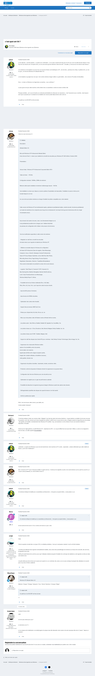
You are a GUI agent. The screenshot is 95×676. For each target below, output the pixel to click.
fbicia (11, 512)
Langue (44, 670)
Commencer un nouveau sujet (65, 52)
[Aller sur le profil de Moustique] (11, 578)
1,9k (12, 72)
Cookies (50, 670)
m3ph (11, 536)
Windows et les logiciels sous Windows (29, 47)
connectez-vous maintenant (53, 644)
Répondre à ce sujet (83, 52)
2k (11, 428)
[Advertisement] (30, 28)
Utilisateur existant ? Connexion (74, 3)
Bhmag (6, 7)
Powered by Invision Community (47, 673)
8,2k (12, 144)
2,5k (12, 548)
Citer (23, 104)
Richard (11, 415)
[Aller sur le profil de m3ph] (11, 541)
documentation (38, 430)
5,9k (12, 524)
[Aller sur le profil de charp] (11, 136)
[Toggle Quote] (20, 140)
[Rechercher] (90, 8)
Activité (12, 7)
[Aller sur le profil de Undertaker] (11, 616)
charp (11, 131)
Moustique (10, 573)
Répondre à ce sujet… (18, 650)
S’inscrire (88, 3)
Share (76, 46)
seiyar (12, 45)
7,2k (12, 586)
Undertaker (11, 611)
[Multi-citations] (19, 104)
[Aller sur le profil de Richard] (11, 420)
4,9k (12, 624)
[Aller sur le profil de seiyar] (6, 46)
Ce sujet (84, 7)
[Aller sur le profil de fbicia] (11, 517)
